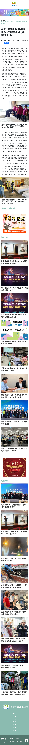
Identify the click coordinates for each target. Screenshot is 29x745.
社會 (14, 716)
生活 (14, 724)
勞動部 (4, 208)
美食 (14, 730)
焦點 (14, 713)
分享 (7, 43)
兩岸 (14, 722)
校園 (14, 727)
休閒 (14, 719)
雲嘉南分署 (12, 208)
